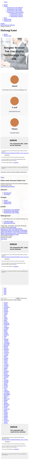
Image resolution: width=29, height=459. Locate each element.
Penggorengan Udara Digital (14, 9)
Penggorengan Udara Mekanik (15, 7)
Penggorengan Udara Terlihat (14, 10)
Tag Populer (7, 194)
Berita (5, 18)
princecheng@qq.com (9, 223)
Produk (6, 6)
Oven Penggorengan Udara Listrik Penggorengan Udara (14, 233)
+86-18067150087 (8, 221)
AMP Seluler (13, 227)
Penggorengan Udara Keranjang (15, 12)
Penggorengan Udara (10, 233)
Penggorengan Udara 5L (16, 13)
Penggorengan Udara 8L (16, 16)
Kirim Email (4, 239)
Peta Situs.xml (7, 192)
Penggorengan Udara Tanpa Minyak (10, 230)
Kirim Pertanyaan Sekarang (8, 25)
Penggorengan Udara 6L (16, 15)
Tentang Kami (7, 19)
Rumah (6, 4)
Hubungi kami (7, 20)
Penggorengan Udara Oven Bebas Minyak (11, 228)
